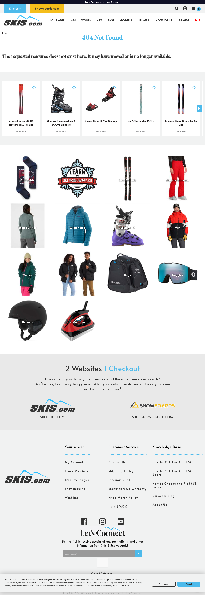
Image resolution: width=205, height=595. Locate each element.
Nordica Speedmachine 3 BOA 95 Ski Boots (61, 123)
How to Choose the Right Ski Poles (175, 485)
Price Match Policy (123, 497)
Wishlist (71, 497)
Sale (197, 20)
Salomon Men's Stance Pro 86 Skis (181, 123)
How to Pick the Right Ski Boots (173, 472)
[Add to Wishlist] (34, 86)
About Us (160, 504)
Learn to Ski (77, 180)
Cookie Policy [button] (64, 586)
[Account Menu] (185, 8)
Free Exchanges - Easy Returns (102, 2)
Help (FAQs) (118, 506)
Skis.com (15, 8)
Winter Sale (77, 227)
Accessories (164, 20)
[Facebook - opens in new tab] (84, 521)
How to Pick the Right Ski (173, 462)
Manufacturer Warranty (128, 489)
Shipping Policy (121, 471)
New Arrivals (127, 180)
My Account (74, 462)
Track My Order (77, 471)
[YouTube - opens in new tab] (121, 521)
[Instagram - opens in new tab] (102, 521)
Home (5, 32)
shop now (21, 131)
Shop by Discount (177, 180)
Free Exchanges (77, 480)
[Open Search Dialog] (176, 8)
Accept (189, 584)
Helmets (144, 20)
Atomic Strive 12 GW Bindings (101, 121)
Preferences (163, 584)
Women (86, 20)
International (119, 480)
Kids (99, 20)
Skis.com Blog (164, 496)
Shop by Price (27, 227)
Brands (184, 20)
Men (73, 20)
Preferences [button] (124, 586)
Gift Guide (27, 180)
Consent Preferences (102, 573)
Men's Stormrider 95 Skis (140, 121)
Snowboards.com (47, 8)
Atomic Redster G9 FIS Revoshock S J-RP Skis (21, 123)
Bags (111, 20)
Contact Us (117, 462)
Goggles (126, 20)
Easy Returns (75, 489)
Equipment (57, 20)
